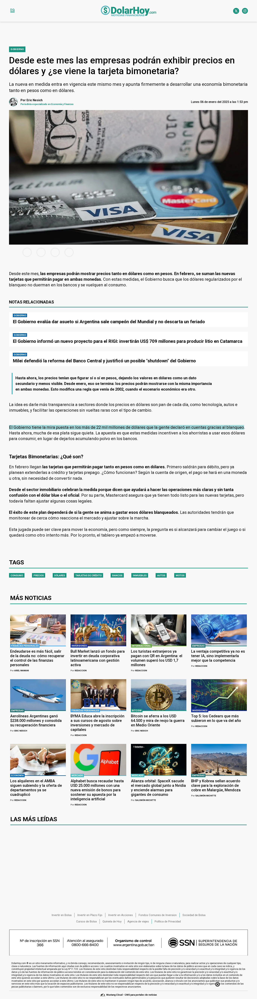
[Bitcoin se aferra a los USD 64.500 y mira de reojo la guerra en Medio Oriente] (159, 694)
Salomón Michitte (143, 800)
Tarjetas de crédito (88, 575)
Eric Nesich (18, 731)
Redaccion (79, 670)
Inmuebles (140, 575)
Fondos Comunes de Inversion (158, 915)
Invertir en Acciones (120, 915)
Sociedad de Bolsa (193, 915)
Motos (180, 575)
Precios (38, 575)
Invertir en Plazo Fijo (89, 915)
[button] (12, 11)
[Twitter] (236, 11)
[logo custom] (128, 11)
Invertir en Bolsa (61, 915)
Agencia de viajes (138, 921)
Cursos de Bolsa (86, 921)
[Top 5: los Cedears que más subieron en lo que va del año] (219, 694)
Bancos (117, 575)
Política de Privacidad (168, 921)
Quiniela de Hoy (112, 921)
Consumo (17, 575)
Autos (161, 575)
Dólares (59, 575)
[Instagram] (245, 11)
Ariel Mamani (19, 670)
